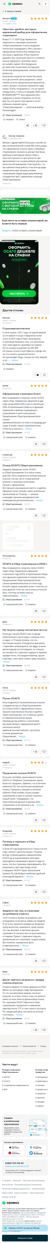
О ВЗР (4, 1089)
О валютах (40, 1097)
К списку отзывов (13, 11)
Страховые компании (10, 1046)
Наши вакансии (37, 1193)
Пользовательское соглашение (28, 1184)
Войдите (6, 230)
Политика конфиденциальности (16, 1188)
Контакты (17, 1180)
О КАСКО (6, 1077)
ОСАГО (27, 364)
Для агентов (7, 1184)
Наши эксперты (21, 1193)
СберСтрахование (29, 1046)
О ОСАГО (6, 1081)
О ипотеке (39, 1085)
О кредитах (40, 1093)
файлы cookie (30, 1221)
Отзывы (43, 1046)
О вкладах (39, 1102)
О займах (39, 1106)
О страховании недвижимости (15, 1085)
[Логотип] (25, 1202)
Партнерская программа (34, 1180)
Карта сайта (7, 1193)
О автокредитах (42, 1077)
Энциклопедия (38, 1188)
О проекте (6, 1180)
